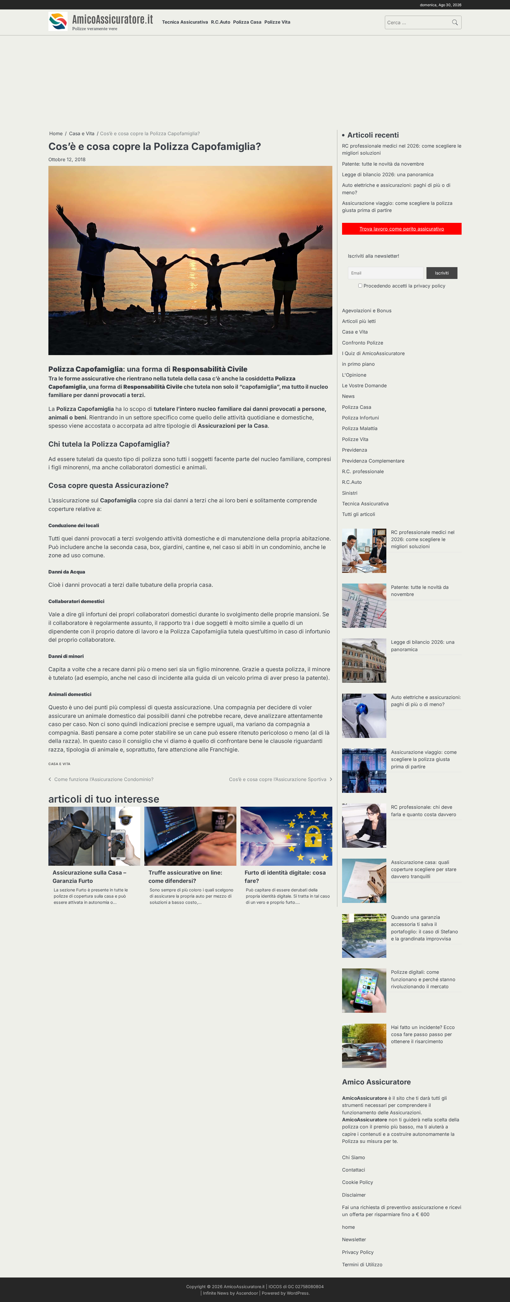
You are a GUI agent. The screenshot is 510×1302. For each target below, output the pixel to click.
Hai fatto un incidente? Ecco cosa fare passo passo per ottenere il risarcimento (423, 1034)
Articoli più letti (359, 321)
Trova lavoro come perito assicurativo (401, 229)
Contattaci (353, 1170)
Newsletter (354, 1239)
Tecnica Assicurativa (185, 22)
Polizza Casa (247, 22)
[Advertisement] (255, 82)
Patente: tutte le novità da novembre (383, 164)
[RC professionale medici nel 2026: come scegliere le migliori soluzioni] (364, 552)
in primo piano (358, 364)
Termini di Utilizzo (362, 1264)
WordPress (298, 1293)
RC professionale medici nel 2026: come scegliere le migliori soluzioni (423, 539)
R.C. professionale (363, 471)
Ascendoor (247, 1293)
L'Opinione (354, 375)
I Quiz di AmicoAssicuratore (373, 353)
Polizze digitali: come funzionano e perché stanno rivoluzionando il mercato (423, 979)
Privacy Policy (358, 1252)
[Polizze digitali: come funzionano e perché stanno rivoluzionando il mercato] (364, 991)
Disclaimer (354, 1195)
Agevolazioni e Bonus (367, 310)
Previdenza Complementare (373, 461)
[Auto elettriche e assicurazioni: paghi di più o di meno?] (364, 717)
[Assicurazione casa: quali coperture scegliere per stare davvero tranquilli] (364, 882)
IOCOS (275, 1286)
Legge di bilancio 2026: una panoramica (388, 174)
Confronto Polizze (362, 343)
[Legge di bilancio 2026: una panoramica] (364, 661)
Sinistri (349, 493)
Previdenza (354, 450)
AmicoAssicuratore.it (112, 18)
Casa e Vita (59, 764)
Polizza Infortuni (360, 418)
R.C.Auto (220, 22)
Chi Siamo (353, 1157)
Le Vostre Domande (364, 385)
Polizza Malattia (359, 428)
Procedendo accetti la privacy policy (403, 286)
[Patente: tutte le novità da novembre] (364, 607)
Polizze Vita (277, 22)
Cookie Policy (357, 1182)
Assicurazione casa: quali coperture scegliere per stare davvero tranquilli (423, 869)
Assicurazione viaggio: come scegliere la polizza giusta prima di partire (424, 759)
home (348, 1227)
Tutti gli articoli (358, 514)
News (348, 396)
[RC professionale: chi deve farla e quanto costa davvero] (364, 826)
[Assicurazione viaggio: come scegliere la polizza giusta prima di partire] (364, 772)
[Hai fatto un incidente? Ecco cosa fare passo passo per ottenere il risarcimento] (364, 1047)
